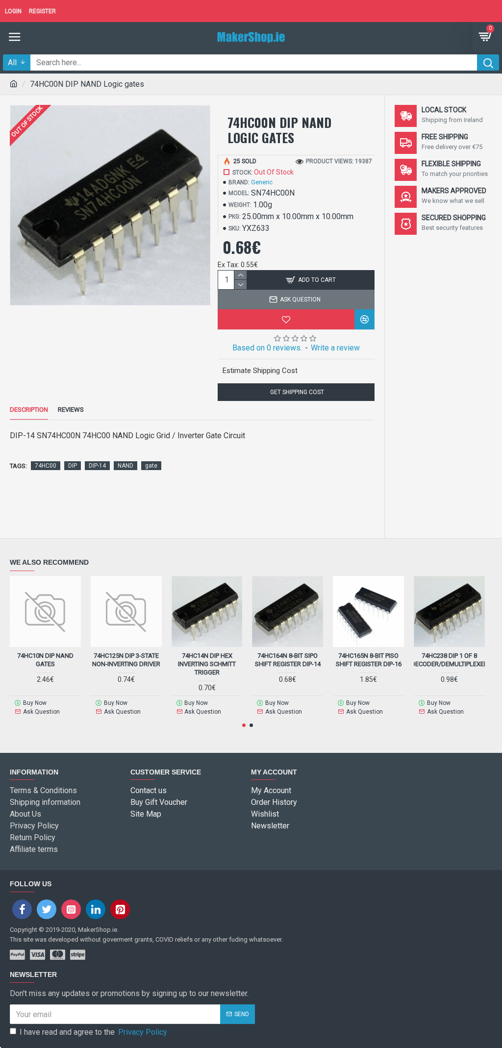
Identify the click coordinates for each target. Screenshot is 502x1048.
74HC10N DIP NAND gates (45, 660)
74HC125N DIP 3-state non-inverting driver (126, 660)
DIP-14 (97, 465)
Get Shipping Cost (296, 392)
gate (151, 465)
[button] (244, 725)
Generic (262, 182)
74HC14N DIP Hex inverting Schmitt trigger (207, 664)
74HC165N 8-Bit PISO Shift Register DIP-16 (369, 660)
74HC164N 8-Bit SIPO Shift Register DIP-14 (288, 660)
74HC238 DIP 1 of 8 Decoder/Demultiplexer (449, 660)
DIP (72, 465)
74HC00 (45, 465)
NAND (125, 465)
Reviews (71, 409)
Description (29, 409)
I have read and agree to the (93, 1032)
